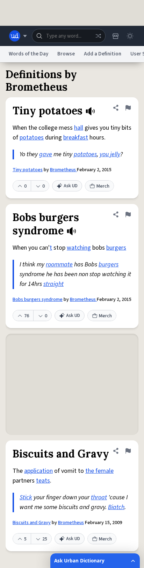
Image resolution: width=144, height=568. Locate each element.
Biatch (116, 507)
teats (43, 480)
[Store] (115, 36)
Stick (26, 497)
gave (45, 154)
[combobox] (69, 36)
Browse (66, 54)
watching (79, 247)
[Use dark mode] (130, 36)
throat (99, 497)
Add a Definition (102, 54)
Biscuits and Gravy (32, 522)
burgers (116, 247)
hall (78, 127)
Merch (102, 186)
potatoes (32, 137)
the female (99, 471)
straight (53, 284)
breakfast (75, 137)
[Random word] (98, 36)
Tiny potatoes (28, 169)
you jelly (110, 154)
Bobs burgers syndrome (38, 299)
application (38, 471)
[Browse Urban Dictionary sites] (18, 36)
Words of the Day (28, 54)
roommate (59, 264)
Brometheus (63, 169)
